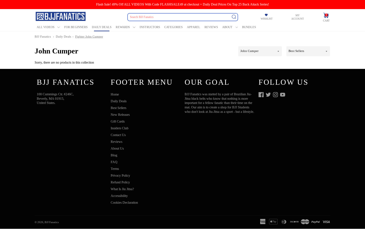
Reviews (211, 27)
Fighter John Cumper (89, 36)
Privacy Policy (120, 175)
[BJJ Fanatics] (61, 17)
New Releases (120, 114)
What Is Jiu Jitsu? (122, 189)
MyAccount (297, 17)
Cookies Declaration (124, 202)
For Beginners (76, 27)
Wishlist (266, 18)
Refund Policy (120, 182)
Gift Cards (118, 121)
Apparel (193, 27)
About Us (117, 148)
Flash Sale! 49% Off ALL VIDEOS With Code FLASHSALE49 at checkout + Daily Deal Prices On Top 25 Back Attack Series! (182, 4)
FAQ (114, 162)
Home (115, 94)
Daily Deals (102, 27)
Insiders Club (119, 128)
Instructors (150, 27)
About (227, 27)
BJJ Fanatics (43, 36)
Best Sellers (118, 108)
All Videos (45, 27)
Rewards (123, 27)
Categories (173, 27)
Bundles (249, 27)
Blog (114, 155)
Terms (115, 169)
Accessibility (119, 196)
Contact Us (118, 135)
